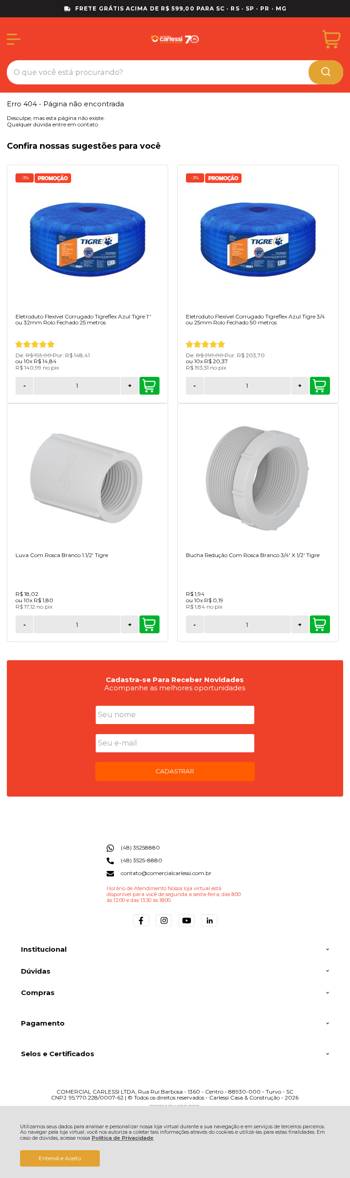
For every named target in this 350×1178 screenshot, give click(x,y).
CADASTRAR (174, 771)
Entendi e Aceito (60, 1158)
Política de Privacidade (123, 1138)
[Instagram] (164, 926)
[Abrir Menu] (14, 39)
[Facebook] (141, 926)
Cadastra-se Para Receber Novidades (175, 679)
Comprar (149, 386)
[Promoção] (53, 178)
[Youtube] (187, 926)
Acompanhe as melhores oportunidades (174, 687)
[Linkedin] (209, 926)
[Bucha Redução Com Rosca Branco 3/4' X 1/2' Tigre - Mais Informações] (258, 478)
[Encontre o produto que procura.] (326, 72)
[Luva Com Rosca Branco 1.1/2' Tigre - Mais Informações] (87, 478)
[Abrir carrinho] (331, 39)
